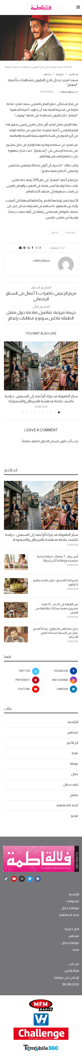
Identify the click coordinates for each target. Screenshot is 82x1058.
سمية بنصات (67, 91)
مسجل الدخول (49, 441)
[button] (7, 377)
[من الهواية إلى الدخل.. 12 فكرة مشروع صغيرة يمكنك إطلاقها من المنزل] (16, 610)
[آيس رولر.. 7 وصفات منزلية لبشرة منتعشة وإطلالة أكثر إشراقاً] (16, 562)
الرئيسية (73, 722)
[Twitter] (30, 879)
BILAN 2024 (70, 984)
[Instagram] (22, 879)
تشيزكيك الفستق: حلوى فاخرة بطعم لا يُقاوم (55, 582)
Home (68, 66)
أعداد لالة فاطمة (67, 805)
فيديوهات (72, 901)
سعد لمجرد (70, 232)
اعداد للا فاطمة (69, 915)
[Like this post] (36, 247)
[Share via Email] (20, 247)
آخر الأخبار (72, 742)
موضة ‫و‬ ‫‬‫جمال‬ (70, 908)
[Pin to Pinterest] (24, 247)
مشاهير (54, 232)
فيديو (74, 815)
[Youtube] (14, 879)
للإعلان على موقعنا (66, 977)
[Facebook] (38, 879)
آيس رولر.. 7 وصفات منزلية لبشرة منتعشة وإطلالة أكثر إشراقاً (57, 558)
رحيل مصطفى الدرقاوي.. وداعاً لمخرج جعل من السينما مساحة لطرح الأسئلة (55, 633)
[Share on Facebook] (32, 247)
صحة (75, 753)
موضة (74, 763)
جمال (74, 774)
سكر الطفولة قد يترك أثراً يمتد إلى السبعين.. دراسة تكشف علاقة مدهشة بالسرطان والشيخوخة (41, 537)
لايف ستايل (70, 784)
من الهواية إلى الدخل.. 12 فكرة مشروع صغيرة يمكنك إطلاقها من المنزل (56, 608)
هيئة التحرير (71, 970)
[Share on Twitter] (28, 248)
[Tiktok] (6, 879)
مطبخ (74, 795)
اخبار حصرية (71, 929)
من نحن (74, 963)
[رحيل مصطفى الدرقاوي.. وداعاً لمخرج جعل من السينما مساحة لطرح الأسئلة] (16, 634)
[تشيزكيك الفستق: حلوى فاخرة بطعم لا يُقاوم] (16, 586)
